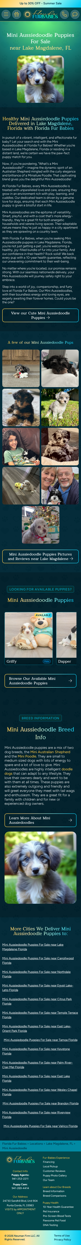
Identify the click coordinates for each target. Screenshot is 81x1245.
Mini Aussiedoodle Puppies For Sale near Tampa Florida (40, 1040)
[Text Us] (74, 14)
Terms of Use (62, 1235)
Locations (36, 1143)
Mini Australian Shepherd (50, 752)
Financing (48, 1162)
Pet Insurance (51, 1211)
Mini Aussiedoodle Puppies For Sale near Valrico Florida (41, 1126)
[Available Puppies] (16, 14)
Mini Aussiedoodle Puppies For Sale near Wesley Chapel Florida (39, 1092)
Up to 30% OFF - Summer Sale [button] (41, 3)
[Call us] (64, 14)
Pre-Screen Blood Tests (57, 1216)
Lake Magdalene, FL (60, 1143)
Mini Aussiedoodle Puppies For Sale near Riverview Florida (36, 1115)
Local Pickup (50, 1166)
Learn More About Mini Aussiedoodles (29, 820)
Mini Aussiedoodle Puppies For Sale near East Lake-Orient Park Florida (36, 1028)
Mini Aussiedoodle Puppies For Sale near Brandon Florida (41, 1103)
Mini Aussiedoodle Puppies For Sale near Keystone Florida (36, 1051)
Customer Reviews (54, 1171)
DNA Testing (50, 1225)
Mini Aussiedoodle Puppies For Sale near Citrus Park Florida (37, 1001)
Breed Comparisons (54, 1195)
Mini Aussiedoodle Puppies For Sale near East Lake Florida (36, 1078)
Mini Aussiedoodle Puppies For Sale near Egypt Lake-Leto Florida (37, 988)
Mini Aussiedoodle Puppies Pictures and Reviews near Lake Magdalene (40, 556)
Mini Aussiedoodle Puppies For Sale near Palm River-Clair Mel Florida (37, 1065)
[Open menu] (6, 14)
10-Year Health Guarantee (58, 1207)
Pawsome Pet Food (54, 1220)
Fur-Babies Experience (56, 1157)
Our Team (48, 1180)
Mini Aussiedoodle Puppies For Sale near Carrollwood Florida (38, 960)
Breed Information (53, 1191)
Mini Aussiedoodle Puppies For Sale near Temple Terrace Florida (40, 1015)
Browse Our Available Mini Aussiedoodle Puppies (32, 680)
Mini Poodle (27, 756)
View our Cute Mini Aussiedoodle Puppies (40, 315)
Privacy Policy (62, 1239)
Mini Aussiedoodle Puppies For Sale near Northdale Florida (36, 974)
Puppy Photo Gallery (55, 1175)
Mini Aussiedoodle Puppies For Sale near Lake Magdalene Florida (32, 947)
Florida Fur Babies (14, 1143)
